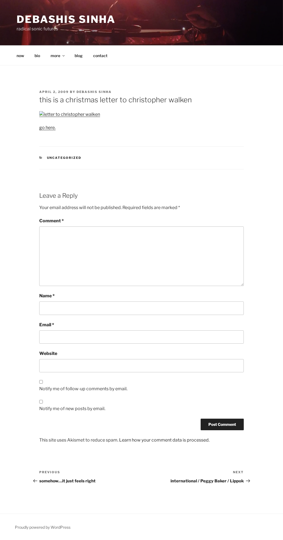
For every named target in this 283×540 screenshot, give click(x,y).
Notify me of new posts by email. (72, 408)
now (20, 55)
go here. (47, 127)
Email (46, 324)
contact (100, 55)
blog (79, 55)
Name (47, 295)
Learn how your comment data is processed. (164, 440)
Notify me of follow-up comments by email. (83, 388)
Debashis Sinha (66, 19)
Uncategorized (64, 158)
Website (48, 353)
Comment (51, 220)
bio (37, 55)
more (55, 55)
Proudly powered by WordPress (42, 527)
